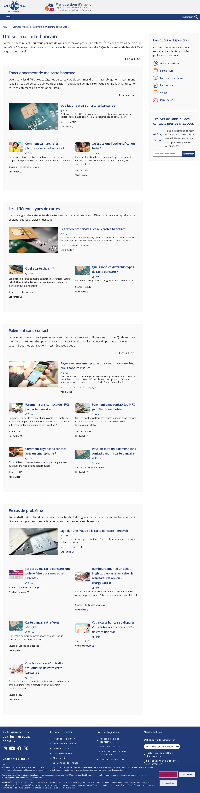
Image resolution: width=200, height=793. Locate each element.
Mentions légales (110, 746)
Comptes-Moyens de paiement (27, 27)
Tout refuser (187, 774)
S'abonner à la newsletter (159, 740)
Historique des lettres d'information (160, 754)
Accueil (6, 27)
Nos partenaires (62, 753)
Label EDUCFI (61, 748)
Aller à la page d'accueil (22, 6)
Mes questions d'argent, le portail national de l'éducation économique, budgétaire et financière (119, 7)
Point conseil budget (65, 743)
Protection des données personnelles (113, 753)
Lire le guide (66, 250)
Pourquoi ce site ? (64, 738)
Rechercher (187, 16)
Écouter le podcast (17, 592)
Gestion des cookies (112, 759)
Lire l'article (65, 126)
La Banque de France (66, 762)
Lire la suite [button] (132, 59)
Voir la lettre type (83, 645)
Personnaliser (168, 783)
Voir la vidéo (81, 175)
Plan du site (60, 758)
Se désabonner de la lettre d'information (162, 762)
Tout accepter (168, 774)
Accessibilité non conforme (110, 740)
